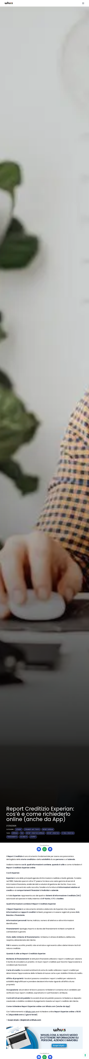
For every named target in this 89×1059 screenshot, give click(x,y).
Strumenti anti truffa (32, 829)
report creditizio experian (35, 833)
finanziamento (12, 837)
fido (22, 833)
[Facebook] (39, 849)
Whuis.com (30, 1011)
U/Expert (19, 829)
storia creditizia (68, 833)
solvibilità (23, 837)
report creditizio (53, 833)
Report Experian (47, 829)
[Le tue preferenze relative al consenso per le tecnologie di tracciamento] (85, 1055)
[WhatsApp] (44, 849)
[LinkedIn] (50, 849)
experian (15, 833)
